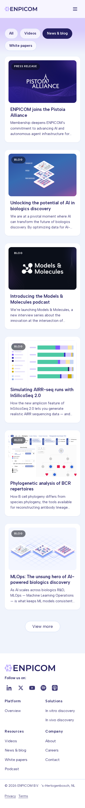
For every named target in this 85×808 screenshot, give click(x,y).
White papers (20, 46)
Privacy (10, 796)
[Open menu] (75, 9)
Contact (52, 759)
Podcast (12, 769)
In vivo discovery (59, 720)
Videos (30, 33)
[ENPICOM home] (20, 9)
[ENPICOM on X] (21, 688)
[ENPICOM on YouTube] (32, 688)
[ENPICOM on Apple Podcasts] (55, 688)
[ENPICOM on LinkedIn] (9, 688)
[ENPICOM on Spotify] (43, 688)
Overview (13, 710)
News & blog (57, 33)
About (50, 741)
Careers (52, 750)
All (11, 33)
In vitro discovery (60, 710)
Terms (23, 796)
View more (42, 626)
